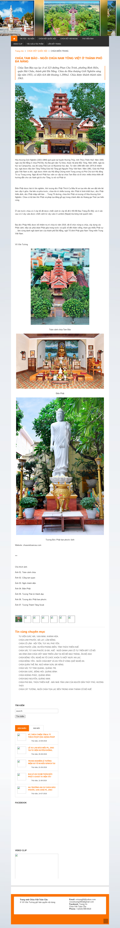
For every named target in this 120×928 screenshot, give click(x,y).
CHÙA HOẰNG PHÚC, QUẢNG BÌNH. (35, 675)
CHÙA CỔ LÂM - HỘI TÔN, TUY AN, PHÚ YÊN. (39, 643)
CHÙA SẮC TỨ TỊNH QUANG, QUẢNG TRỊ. (37, 668)
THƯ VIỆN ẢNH (88, 38)
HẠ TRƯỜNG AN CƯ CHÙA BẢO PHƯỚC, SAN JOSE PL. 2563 (41, 788)
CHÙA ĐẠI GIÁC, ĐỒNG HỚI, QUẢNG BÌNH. (38, 672)
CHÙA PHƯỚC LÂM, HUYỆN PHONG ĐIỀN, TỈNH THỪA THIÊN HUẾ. (49, 647)
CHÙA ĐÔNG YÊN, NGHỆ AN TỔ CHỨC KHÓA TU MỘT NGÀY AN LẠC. (50, 657)
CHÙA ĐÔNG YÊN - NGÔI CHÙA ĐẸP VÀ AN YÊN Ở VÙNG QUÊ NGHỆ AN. (52, 661)
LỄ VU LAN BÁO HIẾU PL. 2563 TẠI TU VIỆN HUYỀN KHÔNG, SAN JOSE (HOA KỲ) (41, 750)
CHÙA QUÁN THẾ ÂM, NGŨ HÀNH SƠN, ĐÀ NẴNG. (41, 665)
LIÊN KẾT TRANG (54, 44)
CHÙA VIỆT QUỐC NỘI (47, 38)
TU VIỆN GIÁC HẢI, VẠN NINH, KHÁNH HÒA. (39, 636)
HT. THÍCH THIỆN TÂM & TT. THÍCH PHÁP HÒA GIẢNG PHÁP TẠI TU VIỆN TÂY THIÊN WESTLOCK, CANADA (41, 738)
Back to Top (105, 921)
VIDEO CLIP (17, 44)
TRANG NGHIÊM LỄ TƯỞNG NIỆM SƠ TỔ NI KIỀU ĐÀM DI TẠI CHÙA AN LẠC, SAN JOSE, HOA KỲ (41, 764)
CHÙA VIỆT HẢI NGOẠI (69, 38)
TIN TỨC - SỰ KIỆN (27, 38)
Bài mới (36, 728)
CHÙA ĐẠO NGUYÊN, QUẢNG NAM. (35, 679)
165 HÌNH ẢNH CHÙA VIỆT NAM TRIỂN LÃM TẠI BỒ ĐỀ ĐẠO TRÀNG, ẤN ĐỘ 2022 (55, 654)
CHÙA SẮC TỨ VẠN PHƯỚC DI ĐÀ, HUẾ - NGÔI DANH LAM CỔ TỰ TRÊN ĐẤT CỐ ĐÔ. (57, 650)
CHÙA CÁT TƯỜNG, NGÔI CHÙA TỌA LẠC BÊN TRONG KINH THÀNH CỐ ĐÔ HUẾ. (55, 689)
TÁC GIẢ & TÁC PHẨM (35, 44)
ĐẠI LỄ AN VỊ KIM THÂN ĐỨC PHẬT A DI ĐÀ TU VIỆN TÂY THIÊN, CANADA (40, 776)
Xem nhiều (22, 728)
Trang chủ (19, 51)
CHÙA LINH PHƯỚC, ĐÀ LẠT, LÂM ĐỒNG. (37, 640)
